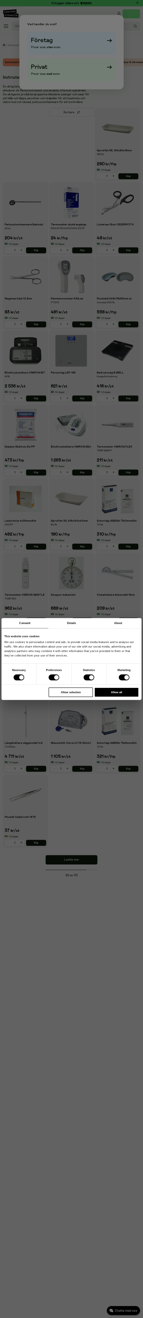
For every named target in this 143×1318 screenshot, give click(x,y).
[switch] (54, 677)
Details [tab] (71, 623)
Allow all (116, 692)
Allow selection (71, 692)
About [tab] (118, 623)
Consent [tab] (24, 623)
